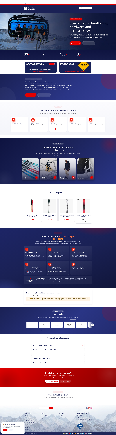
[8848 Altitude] (69, 325)
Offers (42, 418)
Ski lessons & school (89, 43)
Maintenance (60, 10)
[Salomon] (44, 325)
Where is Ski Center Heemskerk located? (42, 358)
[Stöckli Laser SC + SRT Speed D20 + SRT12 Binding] (67, 206)
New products (44, 417)
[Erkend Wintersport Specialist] (80, 425)
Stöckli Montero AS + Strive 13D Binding (49, 216)
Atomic (26, 271)
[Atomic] (32, 325)
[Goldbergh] (81, 325)
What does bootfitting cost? (39, 362)
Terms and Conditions (29, 422)
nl (24, 3)
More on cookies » (6, 431)
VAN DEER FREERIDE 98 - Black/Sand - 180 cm (32, 216)
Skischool (45, 10)
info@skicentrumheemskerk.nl (85, 419)
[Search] (81, 8)
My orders (61, 417)
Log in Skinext (80, 10)
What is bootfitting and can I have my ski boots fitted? (45, 349)
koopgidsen (73, 10)
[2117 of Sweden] (57, 325)
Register (61, 415)
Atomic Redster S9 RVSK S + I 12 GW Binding (84, 216)
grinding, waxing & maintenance (47, 87)
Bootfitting (52, 10)
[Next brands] (92, 325)
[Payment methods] (64, 433)
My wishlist (61, 418)
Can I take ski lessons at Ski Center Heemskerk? (43, 345)
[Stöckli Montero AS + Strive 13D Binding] (49, 206)
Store (40, 10)
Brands (87, 10)
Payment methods (28, 420)
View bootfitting (76, 43)
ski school (41, 85)
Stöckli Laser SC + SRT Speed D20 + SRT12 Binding (67, 216)
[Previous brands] (23, 325)
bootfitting (69, 85)
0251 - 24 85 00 (66, 381)
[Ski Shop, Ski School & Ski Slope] (29, 8)
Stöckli (40, 270)
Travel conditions (27, 425)
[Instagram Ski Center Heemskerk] (91, 408)
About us (26, 415)
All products (44, 415)
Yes (5, 429)
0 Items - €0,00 (79, 3)
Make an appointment (53, 381)
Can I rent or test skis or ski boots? (41, 354)
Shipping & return (28, 418)
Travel (67, 10)
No (10, 429)
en (25, 3)
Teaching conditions (28, 424)
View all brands (73, 318)
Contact (25, 417)
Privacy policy (27, 427)
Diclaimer (26, 429)
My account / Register (88, 3)
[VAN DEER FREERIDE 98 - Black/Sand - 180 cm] (32, 206)
